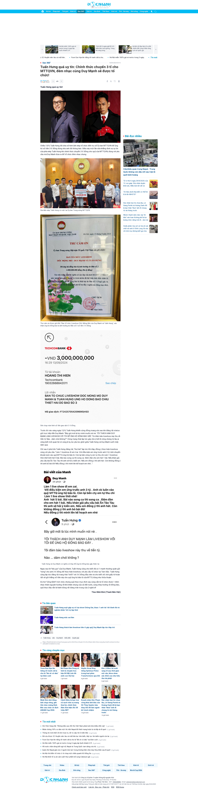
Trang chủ (47, 765)
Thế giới (65, 11)
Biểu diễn (67, 638)
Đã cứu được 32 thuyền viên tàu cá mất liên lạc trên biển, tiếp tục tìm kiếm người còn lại (80, 736)
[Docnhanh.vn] (54, 780)
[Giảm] (53, 81)
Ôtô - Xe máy (124, 11)
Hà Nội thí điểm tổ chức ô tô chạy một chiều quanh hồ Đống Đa (71, 753)
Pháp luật (56, 11)
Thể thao (105, 11)
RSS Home (120, 787)
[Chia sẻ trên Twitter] (111, 81)
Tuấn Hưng (46, 638)
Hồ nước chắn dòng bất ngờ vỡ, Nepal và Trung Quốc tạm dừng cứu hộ (73, 747)
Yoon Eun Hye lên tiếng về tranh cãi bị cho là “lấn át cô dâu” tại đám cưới (74, 740)
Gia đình (97, 11)
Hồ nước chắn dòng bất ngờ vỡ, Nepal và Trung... (128, 57)
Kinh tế (73, 11)
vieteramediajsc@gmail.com (135, 782)
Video (62, 765)
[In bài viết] (119, 81)
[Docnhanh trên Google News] (45, 81)
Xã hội (48, 11)
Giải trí (89, 11)
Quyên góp (75, 638)
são (53, 638)
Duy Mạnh (59, 638)
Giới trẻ (114, 11)
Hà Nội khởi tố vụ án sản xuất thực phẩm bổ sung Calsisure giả (70, 757)
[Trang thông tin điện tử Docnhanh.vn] (99, 4)
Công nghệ (144, 11)
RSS (112, 787)
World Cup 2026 (136, 770)
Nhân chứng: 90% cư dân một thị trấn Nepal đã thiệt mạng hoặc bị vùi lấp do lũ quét (78, 729)
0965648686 (117, 782)
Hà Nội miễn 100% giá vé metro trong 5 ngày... (86, 57)
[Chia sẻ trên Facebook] (107, 81)
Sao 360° (81, 11)
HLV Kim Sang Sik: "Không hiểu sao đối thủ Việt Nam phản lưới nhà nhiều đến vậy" (78, 726)
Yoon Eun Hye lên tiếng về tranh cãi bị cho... (47, 57)
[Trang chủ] (42, 11)
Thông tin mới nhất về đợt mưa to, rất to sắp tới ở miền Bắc (69, 733)
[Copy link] (114, 81)
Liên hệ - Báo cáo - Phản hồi (98, 787)
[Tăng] (61, 81)
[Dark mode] (152, 11)
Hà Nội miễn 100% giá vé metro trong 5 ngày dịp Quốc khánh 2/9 (71, 743)
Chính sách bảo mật (79, 787)
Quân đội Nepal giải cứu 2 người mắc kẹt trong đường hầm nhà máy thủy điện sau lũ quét (80, 750)
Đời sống (134, 11)
